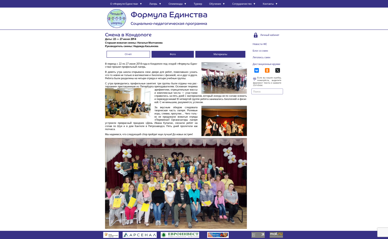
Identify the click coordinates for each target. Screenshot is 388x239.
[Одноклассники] (267, 70)
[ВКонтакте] (256, 70)
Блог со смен (260, 50)
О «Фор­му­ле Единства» (124, 3)
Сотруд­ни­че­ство (242, 3)
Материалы (220, 54)
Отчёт (128, 54)
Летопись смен (261, 57)
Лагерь (153, 3)
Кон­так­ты (268, 3)
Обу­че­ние (215, 3)
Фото (173, 54)
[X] (277, 70)
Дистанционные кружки (266, 64)
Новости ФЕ (260, 44)
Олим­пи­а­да (175, 3)
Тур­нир (198, 3)
